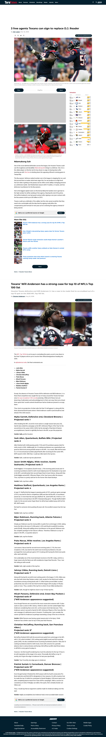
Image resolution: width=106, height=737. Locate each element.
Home (16, 272)
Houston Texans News (25, 272)
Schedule (32, 2)
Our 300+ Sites (71, 722)
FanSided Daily (18, 725)
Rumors (25, 2)
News (20, 2)
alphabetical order (21, 362)
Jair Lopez (16, 32)
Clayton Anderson (19, 296)
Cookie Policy (87, 725)
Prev (18, 90)
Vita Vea (27, 172)
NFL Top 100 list (22, 354)
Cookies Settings (72, 728)
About (16, 722)
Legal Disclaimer (19, 728)
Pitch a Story (35, 725)
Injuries (51, 2)
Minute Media (12, 732)
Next (61, 90)
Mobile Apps (87, 722)
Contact (54, 722)
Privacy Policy (56, 725)
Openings (34, 722)
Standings (39, 2)
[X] (96, 2)
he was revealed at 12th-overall (27, 398)
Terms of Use (71, 725)
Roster (46, 2)
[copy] (24, 35)
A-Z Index (55, 728)
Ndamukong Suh (40, 168)
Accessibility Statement (38, 728)
